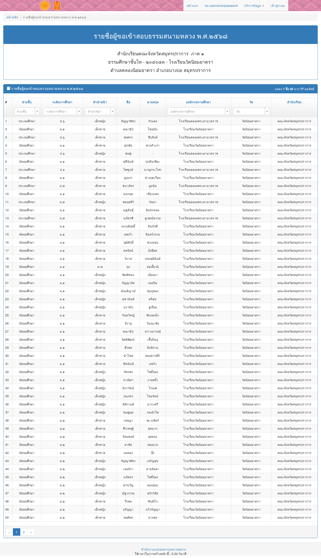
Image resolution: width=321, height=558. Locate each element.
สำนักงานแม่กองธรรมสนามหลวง (163, 549)
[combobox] (27, 111)
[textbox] (25, 111)
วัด (251, 102)
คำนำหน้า (100, 102)
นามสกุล (153, 102)
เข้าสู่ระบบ (278, 5)
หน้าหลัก (12, 17)
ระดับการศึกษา (62, 102)
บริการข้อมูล (253, 5)
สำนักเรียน (294, 102)
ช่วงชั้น (27, 102)
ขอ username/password (221, 5)
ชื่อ (128, 102)
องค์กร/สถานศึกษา (198, 102)
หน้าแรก (192, 5)
